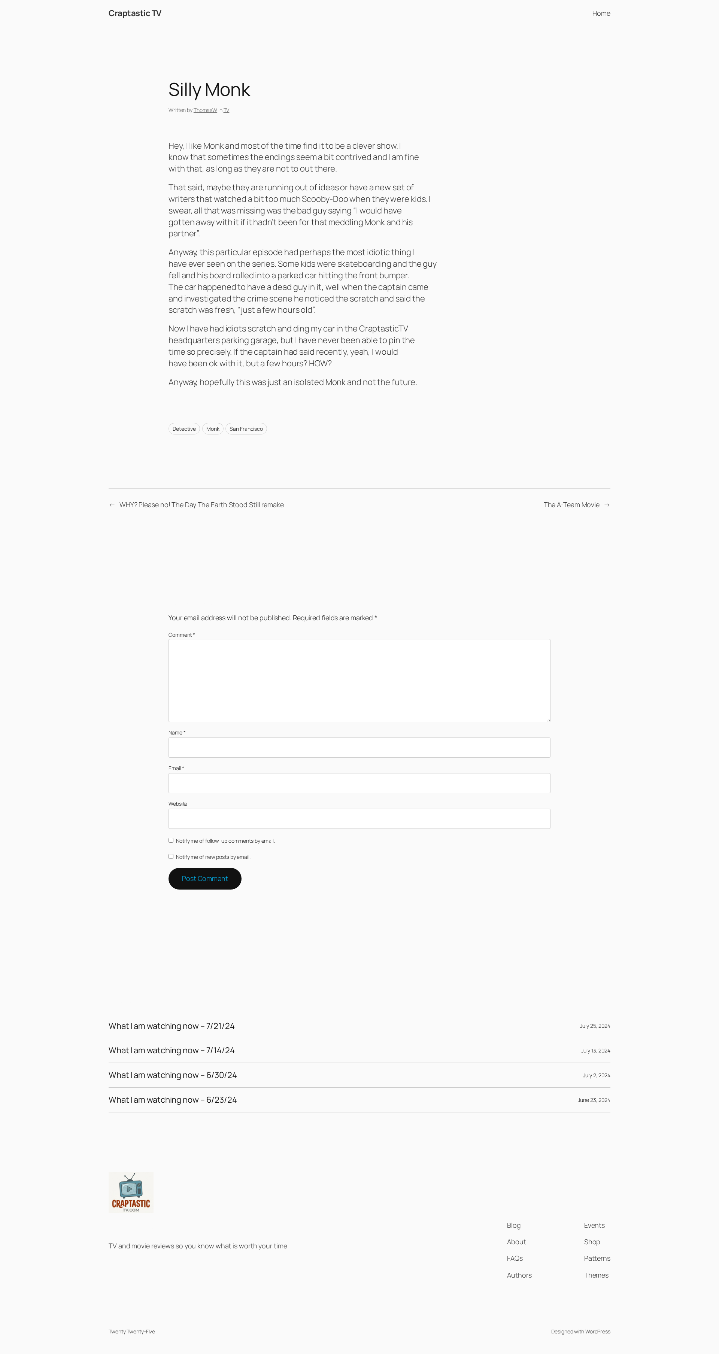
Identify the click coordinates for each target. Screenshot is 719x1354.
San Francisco (246, 428)
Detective (184, 428)
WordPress (597, 1331)
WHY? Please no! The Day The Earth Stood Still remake (201, 504)
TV (227, 109)
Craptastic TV (135, 13)
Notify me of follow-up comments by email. (225, 840)
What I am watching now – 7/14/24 (172, 1050)
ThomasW (205, 109)
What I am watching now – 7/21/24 (172, 1026)
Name (177, 732)
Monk (212, 428)
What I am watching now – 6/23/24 (173, 1100)
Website (178, 803)
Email (176, 768)
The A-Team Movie (572, 504)
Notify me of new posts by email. (213, 856)
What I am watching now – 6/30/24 (173, 1075)
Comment (182, 634)
